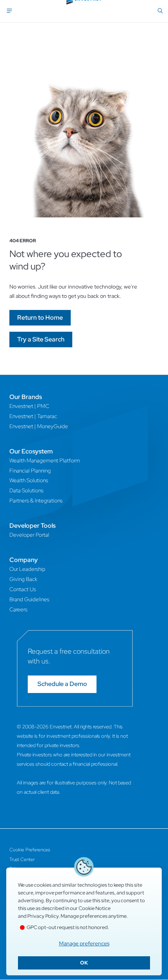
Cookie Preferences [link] (29, 850)
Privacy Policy (43, 916)
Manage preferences (84, 943)
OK (84, 962)
